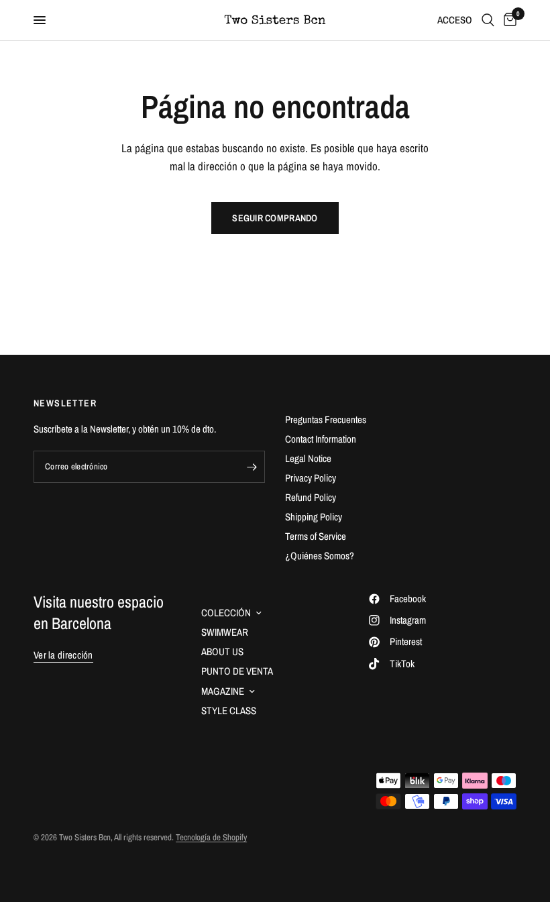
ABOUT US (222, 651)
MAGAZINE (222, 691)
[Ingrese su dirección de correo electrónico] (251, 467)
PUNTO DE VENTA (237, 671)
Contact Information (320, 439)
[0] (507, 20)
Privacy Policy (310, 478)
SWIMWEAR (224, 632)
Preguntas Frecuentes (325, 419)
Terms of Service (315, 536)
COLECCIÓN (226, 613)
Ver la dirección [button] (63, 655)
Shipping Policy (313, 517)
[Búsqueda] (488, 20)
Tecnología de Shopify (211, 837)
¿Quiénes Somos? (319, 556)
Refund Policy (310, 497)
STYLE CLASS (228, 710)
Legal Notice (308, 458)
